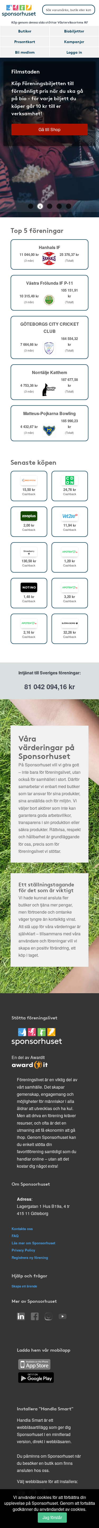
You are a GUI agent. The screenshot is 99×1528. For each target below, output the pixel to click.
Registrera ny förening (30, 1257)
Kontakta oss (22, 1228)
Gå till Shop (49, 129)
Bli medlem (25, 52)
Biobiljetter (74, 31)
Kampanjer (74, 41)
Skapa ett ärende (24, 1286)
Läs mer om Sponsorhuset (33, 1242)
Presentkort (24, 41)
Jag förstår (52, 1517)
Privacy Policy (23, 1250)
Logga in (74, 52)
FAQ (15, 1235)
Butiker (24, 31)
